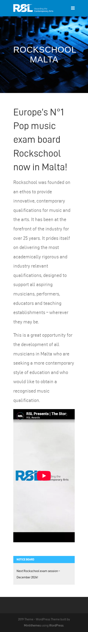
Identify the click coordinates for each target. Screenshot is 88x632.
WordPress (56, 625)
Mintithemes (32, 625)
